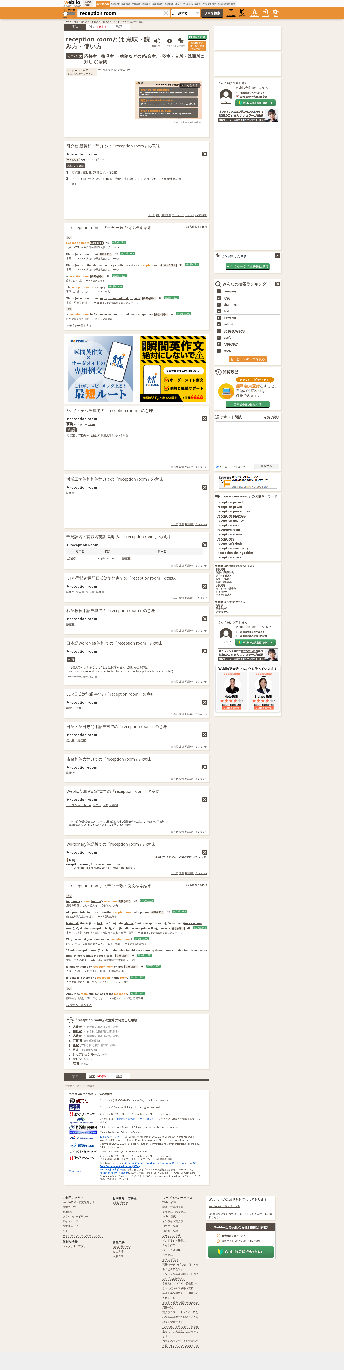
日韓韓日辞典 (170, 1231)
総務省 (71, 558)
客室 (69, 708)
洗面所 (128, 179)
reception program (231, 516)
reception (104, 864)
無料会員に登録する (247, 404)
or (162, 671)
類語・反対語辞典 (225, 572)
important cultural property (122, 298)
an (101, 298)
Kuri (115, 928)
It (67, 977)
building (125, 928)
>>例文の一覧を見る (79, 325)
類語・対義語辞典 (172, 1207)
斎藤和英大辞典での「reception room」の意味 (108, 759)
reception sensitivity (233, 548)
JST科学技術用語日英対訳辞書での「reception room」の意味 (121, 578)
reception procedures (233, 511)
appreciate (231, 344)
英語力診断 (157, 3)
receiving (91, 671)
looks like (75, 977)
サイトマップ (70, 1221)
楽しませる (135, 667)
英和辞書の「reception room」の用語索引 (80, 1086)
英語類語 (125, 3)
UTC (201, 856)
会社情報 (118, 1251)
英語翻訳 (169, 3)
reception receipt (230, 525)
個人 (75, 667)
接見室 (87, 172)
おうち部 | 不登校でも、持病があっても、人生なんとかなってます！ (180, 1331)
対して (139, 179)
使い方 (242, 16)
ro (89, 424)
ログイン (265, 15)
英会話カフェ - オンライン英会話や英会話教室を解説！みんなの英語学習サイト (180, 1317)
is (95, 287)
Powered (230, 317)
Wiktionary (169, 856)
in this (115, 977)
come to (98, 939)
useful (228, 337)
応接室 (76, 172)
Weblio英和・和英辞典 (112, 1169)
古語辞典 (220, 585)
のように (100, 667)
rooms (116, 864)
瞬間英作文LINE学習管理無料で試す (197, 46)
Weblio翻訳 (271, 417)
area (120, 966)
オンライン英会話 (184, 3)
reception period (230, 502)
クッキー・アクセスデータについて (83, 1235)
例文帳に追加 (119, 242)
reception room (108, 1172)
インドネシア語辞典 (226, 588)
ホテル (87, 667)
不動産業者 (168, 179)
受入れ (124, 667)
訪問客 (112, 667)
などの (103, 172)
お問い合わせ (120, 1202)
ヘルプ (66, 1231)
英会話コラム (222, 611)
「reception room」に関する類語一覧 (81, 677)
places (108, 955)
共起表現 (136, 3)
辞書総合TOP (70, 1226)
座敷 (76, 1045)
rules (121, 950)
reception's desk (229, 543)
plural (93, 864)
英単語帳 (146, 3)
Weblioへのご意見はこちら (224, 1206)
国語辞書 (220, 569)
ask (102, 993)
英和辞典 (107, 21)
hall (99, 923)
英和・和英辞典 (224, 575)
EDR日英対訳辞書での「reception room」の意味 (110, 694)
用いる (118, 435)
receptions (225, 539)
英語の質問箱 (170, 1259)
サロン (97, 805)
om (93, 424)
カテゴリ (189, 215)
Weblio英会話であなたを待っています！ (247, 668)
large (72, 966)
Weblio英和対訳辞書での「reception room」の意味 (113, 791)
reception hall (100, 928)
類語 (119, 27)
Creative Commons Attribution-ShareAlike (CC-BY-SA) (155, 1163)
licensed (135, 314)
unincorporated (234, 331)
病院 (96, 172)
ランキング (178, 215)
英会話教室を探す (226, 3)
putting (149, 950)
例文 (92, 27)
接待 (79, 592)
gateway (164, 928)
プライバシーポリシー (76, 1216)
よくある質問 (254, 1213)
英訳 (107, 551)
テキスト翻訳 (231, 416)
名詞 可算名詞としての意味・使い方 (116, 69)
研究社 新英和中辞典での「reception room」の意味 (113, 146)
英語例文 (115, 3)
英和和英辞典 (102, 3)
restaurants (115, 314)
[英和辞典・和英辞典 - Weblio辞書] (72, 2)
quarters (147, 314)
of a (68, 912)
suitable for (180, 950)
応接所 (70, 592)
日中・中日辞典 (224, 579)
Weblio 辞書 (72, 21)
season (199, 950)
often (122, 265)
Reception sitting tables (235, 552)
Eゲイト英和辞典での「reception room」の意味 (109, 410)
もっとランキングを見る (247, 359)
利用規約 (68, 1212)
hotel (168, 671)
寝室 (109, 179)
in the (88, 265)
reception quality (230, 520)
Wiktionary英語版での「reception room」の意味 (110, 844)
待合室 (112, 172)
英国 (83, 179)
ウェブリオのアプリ (74, 1246)
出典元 (151, 215)
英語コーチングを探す (205, 3)
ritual (69, 955)
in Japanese (98, 314)
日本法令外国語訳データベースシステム (137, 1119)
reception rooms (229, 534)
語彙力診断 (221, 608)
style (113, 265)
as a (137, 265)
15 (193, 856)
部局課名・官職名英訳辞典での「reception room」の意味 (118, 536)
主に (77, 179)
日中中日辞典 (170, 1226)
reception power (229, 506)
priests (145, 928)
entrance (82, 966)
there (86, 977)
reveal (228, 350)
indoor (98, 955)
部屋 (145, 667)
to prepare (73, 901)
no (94, 977)
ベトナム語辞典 (224, 594)
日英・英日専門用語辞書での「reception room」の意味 (116, 726)
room (79, 265)
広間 (105, 805)
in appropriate (83, 955)
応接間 (79, 708)
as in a (136, 671)
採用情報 (118, 1256)
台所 (118, 179)
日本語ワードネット (110, 1136)
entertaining (112, 671)
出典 (157, 856)
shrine (128, 923)
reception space (229, 557)
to (88, 912)
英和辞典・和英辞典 (91, 21)
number (93, 993)
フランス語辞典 (171, 1235)
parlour (145, 912)
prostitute (79, 912)
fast (226, 311)
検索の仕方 (69, 1207)
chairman (230, 304)
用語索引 (166, 215)
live (153, 928)
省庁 (78, 551)
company (230, 291)
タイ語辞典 (221, 591)
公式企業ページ (122, 1246)
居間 (147, 179)
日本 (160, 551)
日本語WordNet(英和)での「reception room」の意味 (114, 643)
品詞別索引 (201, 215)
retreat (95, 912)
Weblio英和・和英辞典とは (78, 1202)
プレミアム (254, 15)
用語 (125, 435)
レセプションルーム (78, 805)
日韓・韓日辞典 (224, 582)
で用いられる (94, 179)
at (107, 993)
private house (151, 671)
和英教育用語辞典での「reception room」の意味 (110, 610)
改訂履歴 (123, 1172)
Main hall (72, 923)
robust (228, 324)
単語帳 (219, 605)
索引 (158, 215)
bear (227, 298)
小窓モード (231, 15)
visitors (126, 671)
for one (96, 901)
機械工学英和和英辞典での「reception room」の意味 (114, 479)
